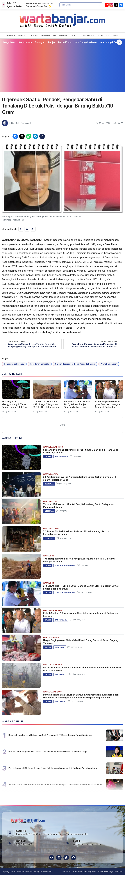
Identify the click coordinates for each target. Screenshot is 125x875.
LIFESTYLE (102, 35)
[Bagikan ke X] (22, 136)
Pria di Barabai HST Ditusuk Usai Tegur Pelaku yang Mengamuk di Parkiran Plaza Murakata (53, 768)
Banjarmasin (25, 42)
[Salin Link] (42, 136)
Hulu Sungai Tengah (111, 42)
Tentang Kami (90, 871)
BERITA (22, 35)
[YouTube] (107, 5)
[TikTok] (66, 857)
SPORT (73, 35)
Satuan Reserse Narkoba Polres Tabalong (75, 364)
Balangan (40, 42)
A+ (33, 229)
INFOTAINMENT (60, 35)
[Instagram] (111, 5)
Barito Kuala (64, 42)
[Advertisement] (62, 67)
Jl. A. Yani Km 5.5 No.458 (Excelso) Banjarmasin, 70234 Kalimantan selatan (52, 834)
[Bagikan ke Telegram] (35, 136)
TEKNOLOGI (88, 35)
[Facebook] (121, 5)
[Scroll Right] (119, 42)
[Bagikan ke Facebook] (15, 136)
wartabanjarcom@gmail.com (87, 844)
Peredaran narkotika (39, 364)
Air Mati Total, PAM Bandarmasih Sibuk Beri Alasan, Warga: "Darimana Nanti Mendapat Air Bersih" (56, 784)
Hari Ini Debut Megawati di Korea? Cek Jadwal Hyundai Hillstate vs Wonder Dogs (48, 751)
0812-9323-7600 (24, 844)
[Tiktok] (116, 5)
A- (21, 229)
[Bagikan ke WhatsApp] (28, 136)
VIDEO (115, 35)
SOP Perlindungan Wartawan (110, 871)
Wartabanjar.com (109, 364)
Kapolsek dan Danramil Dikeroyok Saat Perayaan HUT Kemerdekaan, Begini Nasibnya (50, 735)
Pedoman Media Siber (72, 871)
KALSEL (34, 35)
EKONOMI (45, 35)
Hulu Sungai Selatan (86, 42)
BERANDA (11, 35)
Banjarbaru (9, 42)
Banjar (51, 42)
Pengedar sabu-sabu (14, 364)
